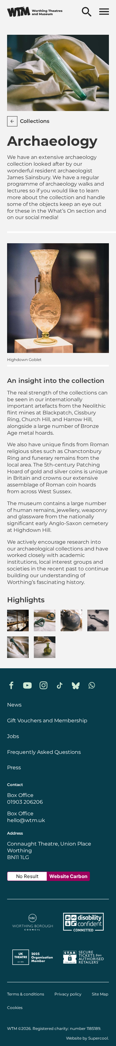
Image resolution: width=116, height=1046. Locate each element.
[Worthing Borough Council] (32, 933)
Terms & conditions (25, 994)
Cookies (15, 1007)
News (14, 705)
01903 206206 (25, 802)
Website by (87, 1038)
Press (14, 767)
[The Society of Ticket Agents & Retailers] (83, 968)
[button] (18, 620)
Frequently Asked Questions (44, 752)
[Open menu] (104, 12)
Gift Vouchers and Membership (47, 720)
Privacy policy (68, 994)
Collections (34, 121)
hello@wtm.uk (26, 820)
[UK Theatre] (32, 968)
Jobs (13, 736)
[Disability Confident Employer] (83, 933)
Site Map (100, 994)
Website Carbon (68, 876)
